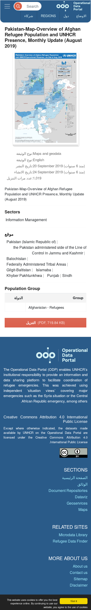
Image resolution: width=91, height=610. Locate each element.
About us (80, 566)
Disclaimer (79, 585)
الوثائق (82, 484)
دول (66, 15)
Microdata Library (73, 534)
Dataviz (81, 496)
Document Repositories (68, 490)
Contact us (79, 572)
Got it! (73, 601)
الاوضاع (81, 15)
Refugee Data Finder (70, 541)
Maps (83, 509)
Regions (48, 15)
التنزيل (45, 322)
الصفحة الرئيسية (75, 477)
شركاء (28, 15)
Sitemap (81, 578)
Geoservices (77, 503)
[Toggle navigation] (7, 6)
